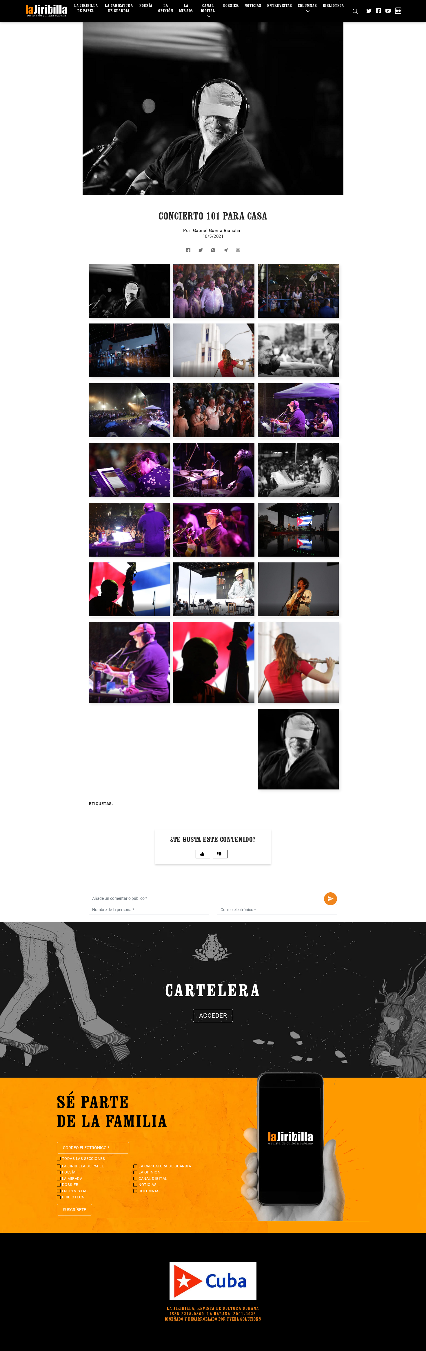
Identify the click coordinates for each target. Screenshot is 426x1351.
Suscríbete (74, 1209)
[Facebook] (378, 10)
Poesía (145, 5)
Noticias (253, 5)
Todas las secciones (83, 1158)
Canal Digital (208, 8)
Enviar (330, 898)
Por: (188, 230)
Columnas (307, 5)
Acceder (213, 1015)
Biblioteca (333, 5)
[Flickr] (398, 11)
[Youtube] (388, 10)
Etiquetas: (101, 803)
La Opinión (165, 8)
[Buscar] (355, 11)
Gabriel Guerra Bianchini (218, 230)
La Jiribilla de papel (86, 8)
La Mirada (186, 8)
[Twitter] (369, 10)
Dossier (231, 5)
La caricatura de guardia (119, 8)
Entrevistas (279, 5)
